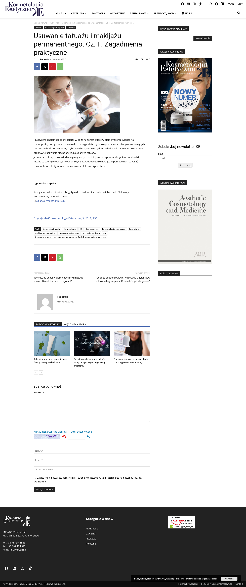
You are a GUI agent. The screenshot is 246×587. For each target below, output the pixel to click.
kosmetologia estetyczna (114, 229)
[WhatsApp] (60, 66)
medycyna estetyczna (69, 233)
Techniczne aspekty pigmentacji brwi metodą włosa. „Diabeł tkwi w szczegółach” (58, 279)
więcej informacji (209, 578)
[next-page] (41, 372)
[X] (44, 66)
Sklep (188, 13)
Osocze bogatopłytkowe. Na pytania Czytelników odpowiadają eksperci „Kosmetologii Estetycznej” (123, 279)
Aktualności (92, 528)
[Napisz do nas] (210, 4)
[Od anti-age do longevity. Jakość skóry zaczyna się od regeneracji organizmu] (92, 343)
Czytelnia (77, 13)
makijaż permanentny (45, 233)
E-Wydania (98, 13)
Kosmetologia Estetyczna (54, 27)
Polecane (91, 543)
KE (81, 229)
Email (161, 153)
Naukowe (91, 538)
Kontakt (239, 583)
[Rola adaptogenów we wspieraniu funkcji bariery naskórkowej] (52, 343)
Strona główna (40, 22)
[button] (239, 13)
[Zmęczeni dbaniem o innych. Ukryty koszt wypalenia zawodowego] (132, 343)
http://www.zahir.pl (65, 301)
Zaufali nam (138, 13)
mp (104, 233)
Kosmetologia (92, 229)
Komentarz (40, 392)
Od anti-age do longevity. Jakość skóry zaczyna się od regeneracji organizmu (89, 362)
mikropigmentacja (91, 233)
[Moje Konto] (216, 4)
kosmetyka (134, 229)
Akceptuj (229, 578)
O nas (60, 13)
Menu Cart (235, 4)
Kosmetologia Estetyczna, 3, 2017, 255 (65, 218)
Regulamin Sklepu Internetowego (216, 583)
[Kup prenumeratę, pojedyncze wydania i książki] (222, 4)
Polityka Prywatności (188, 583)
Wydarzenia (117, 13)
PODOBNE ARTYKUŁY (48, 324)
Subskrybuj (185, 165)
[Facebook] (37, 66)
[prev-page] (36, 372)
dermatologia (69, 229)
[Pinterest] (52, 66)
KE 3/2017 (71, 27)
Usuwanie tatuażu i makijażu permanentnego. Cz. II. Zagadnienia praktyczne (70, 237)
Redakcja (44, 59)
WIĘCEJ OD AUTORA (75, 324)
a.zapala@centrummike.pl (50, 200)
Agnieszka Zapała (51, 229)
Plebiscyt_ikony (164, 13)
